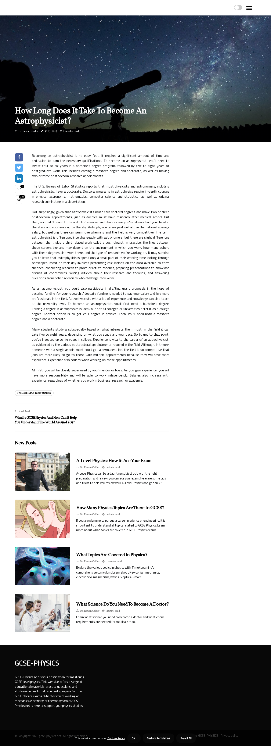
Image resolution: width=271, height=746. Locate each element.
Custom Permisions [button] (158, 738)
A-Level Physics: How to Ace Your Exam (114, 461)
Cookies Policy (116, 738)
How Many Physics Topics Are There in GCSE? (120, 508)
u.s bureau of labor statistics (35, 393)
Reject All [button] (186, 738)
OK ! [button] (134, 738)
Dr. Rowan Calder (28, 131)
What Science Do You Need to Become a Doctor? (122, 604)
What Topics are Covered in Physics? (112, 555)
